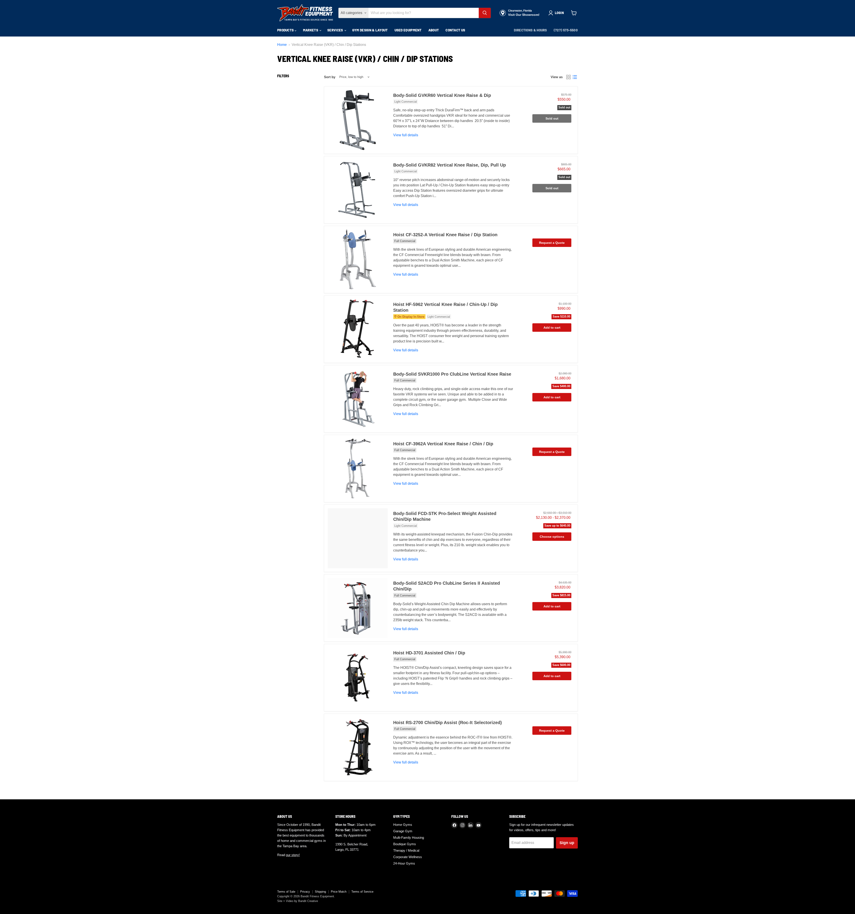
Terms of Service (362, 891)
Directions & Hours (530, 30)
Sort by (329, 77)
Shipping (320, 891)
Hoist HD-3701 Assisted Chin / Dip (429, 652)
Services (335, 30)
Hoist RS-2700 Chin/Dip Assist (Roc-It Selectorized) (447, 722)
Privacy (305, 891)
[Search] (485, 13)
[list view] (575, 77)
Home (282, 45)
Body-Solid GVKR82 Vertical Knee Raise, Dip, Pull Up (449, 165)
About (433, 30)
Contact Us (455, 30)
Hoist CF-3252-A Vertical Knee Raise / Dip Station (445, 234)
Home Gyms (402, 824)
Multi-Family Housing (408, 837)
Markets (311, 30)
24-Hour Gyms (404, 863)
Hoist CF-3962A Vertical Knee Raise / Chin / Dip (443, 443)
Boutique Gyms (404, 844)
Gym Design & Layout (370, 30)
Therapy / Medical (406, 850)
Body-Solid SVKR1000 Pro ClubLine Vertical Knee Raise (452, 374)
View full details (405, 135)
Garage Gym (402, 831)
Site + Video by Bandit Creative (297, 901)
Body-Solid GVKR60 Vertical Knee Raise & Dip (442, 95)
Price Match (338, 891)
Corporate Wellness (407, 857)
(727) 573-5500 (566, 30)
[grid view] (568, 77)
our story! (293, 855)
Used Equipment (408, 30)
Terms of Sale (286, 891)
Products (286, 30)
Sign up (567, 843)
